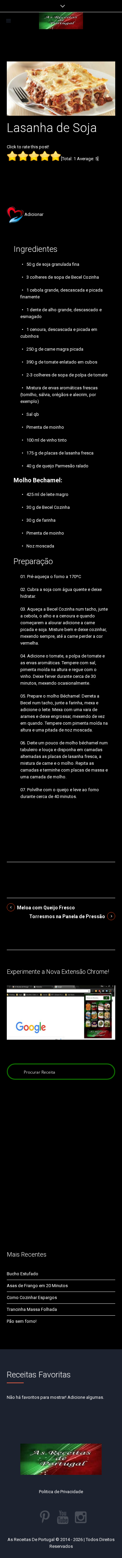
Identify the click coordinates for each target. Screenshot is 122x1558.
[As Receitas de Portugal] (61, 20)
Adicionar (33, 214)
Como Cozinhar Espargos (32, 1297)
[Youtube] (62, 1517)
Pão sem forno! (22, 1321)
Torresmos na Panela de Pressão (67, 916)
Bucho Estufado (22, 1273)
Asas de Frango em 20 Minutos (37, 1285)
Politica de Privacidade (61, 1491)
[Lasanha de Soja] (61, 88)
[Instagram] (80, 1517)
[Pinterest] (45, 1517)
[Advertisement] (61, 173)
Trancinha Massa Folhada (32, 1309)
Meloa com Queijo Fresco (46, 907)
